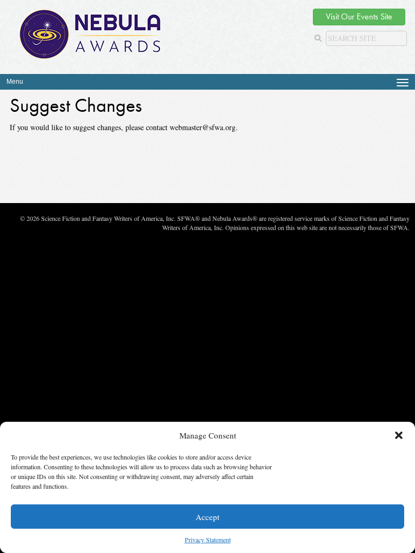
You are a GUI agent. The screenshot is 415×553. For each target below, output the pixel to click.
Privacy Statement (208, 539)
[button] (398, 435)
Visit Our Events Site (359, 16)
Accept (207, 516)
